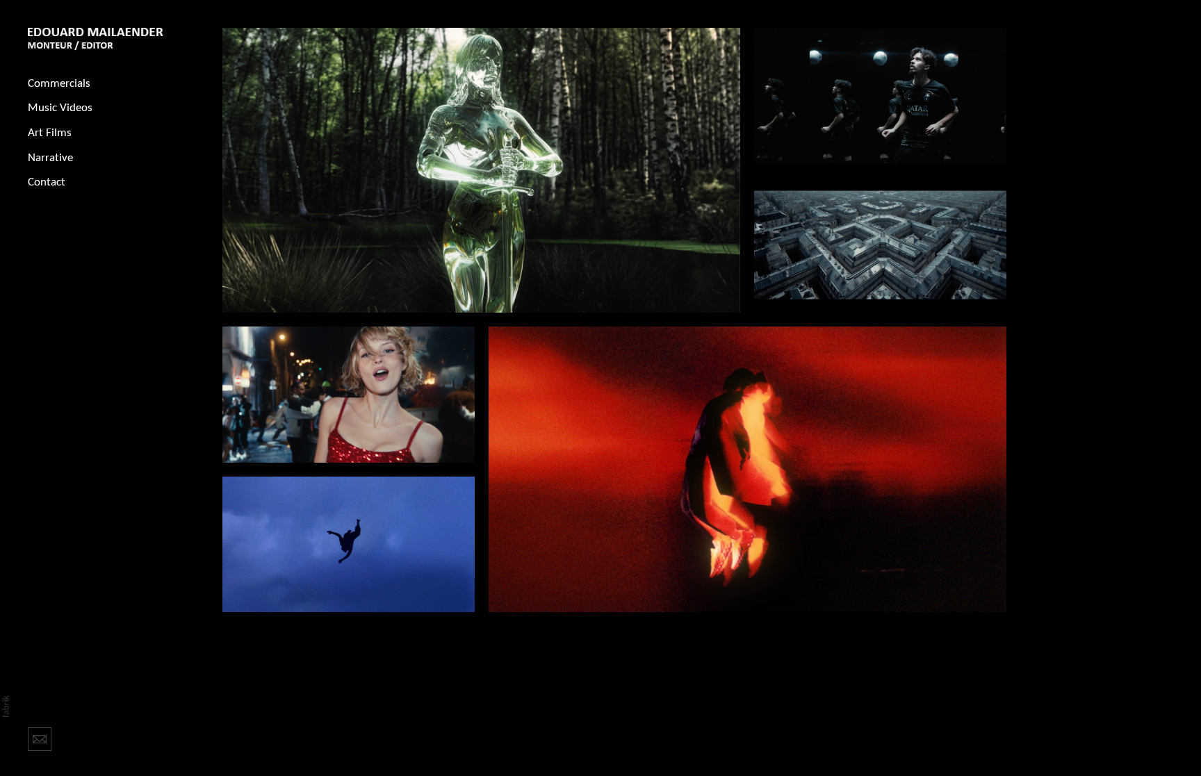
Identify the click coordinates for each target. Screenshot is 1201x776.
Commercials (59, 84)
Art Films (50, 133)
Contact (46, 182)
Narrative (50, 158)
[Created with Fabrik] (5, 706)
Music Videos (60, 108)
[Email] (39, 737)
